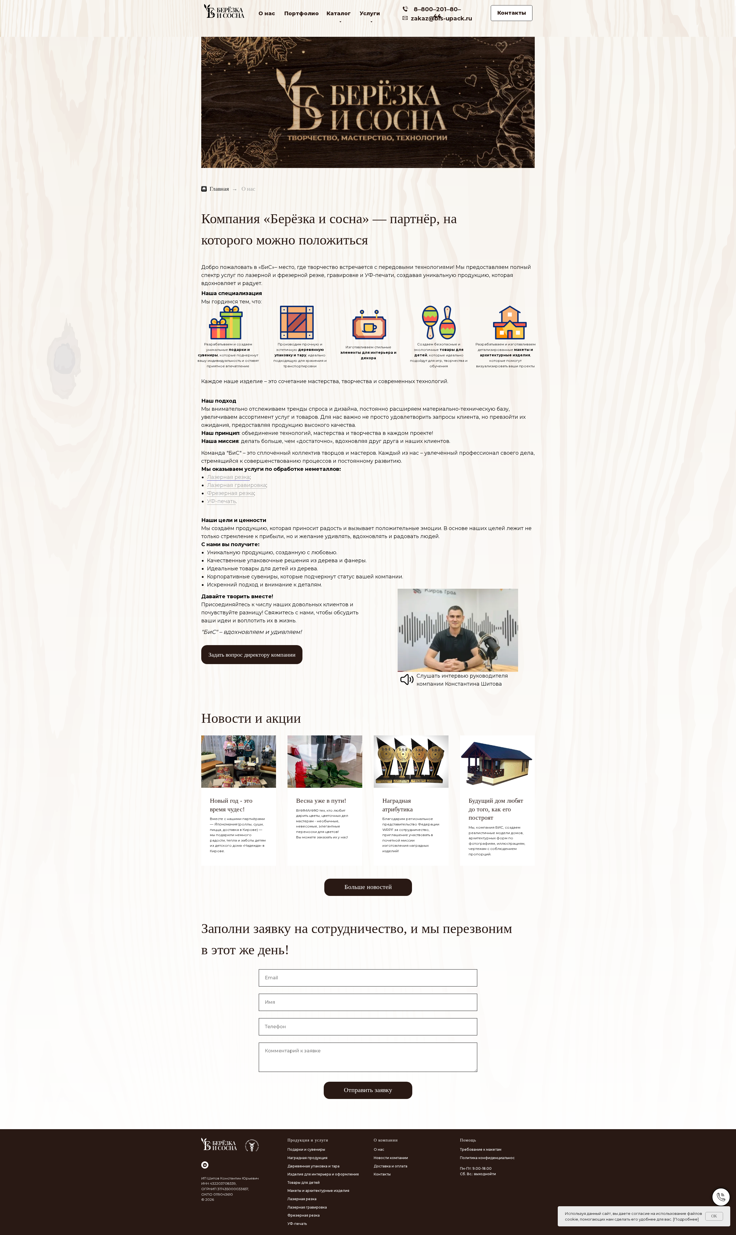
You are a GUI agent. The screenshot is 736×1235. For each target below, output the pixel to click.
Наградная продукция (307, 1158)
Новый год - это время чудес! (231, 805)
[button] (251, 654)
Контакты (382, 1174)
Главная (219, 189)
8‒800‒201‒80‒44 (437, 13)
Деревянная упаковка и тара (314, 1166)
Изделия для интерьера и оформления (323, 1174)
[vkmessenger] (204, 1165)
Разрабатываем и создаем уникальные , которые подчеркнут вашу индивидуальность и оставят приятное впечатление (228, 355)
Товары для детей (304, 1182)
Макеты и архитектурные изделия (318, 1190)
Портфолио (301, 13)
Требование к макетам (480, 1149)
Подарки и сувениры (306, 1149)
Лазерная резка (228, 477)
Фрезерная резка (230, 493)
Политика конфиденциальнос (487, 1158)
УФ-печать (221, 501)
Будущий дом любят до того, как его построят (496, 809)
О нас (266, 13)
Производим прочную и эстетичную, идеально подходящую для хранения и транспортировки (300, 355)
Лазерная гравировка (236, 485)
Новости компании (391, 1158)
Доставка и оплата (390, 1166)
